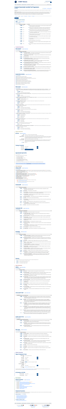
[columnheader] (19, 24)
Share (48, 4)
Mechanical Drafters (21, 385)
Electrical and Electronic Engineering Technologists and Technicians (27, 383)
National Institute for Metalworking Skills (21, 400)
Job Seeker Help (19, 406)
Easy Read (26, 16)
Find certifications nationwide (28, 149)
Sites (50, 4)
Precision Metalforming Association (21, 398)
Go (37, 146)
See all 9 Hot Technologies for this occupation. (22, 180)
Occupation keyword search (48, 1)
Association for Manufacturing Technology (21, 395)
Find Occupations (19, 4)
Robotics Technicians (21, 388)
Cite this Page (34, 406)
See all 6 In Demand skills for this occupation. (22, 182)
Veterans (30, 16)
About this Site (43, 406)
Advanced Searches (24, 4)
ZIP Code (26, 358)
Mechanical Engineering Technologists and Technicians (25, 386)
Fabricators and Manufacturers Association (22, 396)
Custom (22, 16)
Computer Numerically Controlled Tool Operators (25, 382)
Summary (16, 16)
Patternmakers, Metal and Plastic (23, 387)
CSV (25, 133)
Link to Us (31, 406)
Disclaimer (48, 406)
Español (33, 16)
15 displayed (18, 75)
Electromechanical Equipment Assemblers (24, 384)
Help (15, 4)
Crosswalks (32, 4)
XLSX (22, 21)
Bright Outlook (44, 8)
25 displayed (18, 209)
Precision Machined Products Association (21, 397)
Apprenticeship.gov (29, 163)
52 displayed (18, 268)
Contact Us (22, 406)
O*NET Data (28, 4)
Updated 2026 (49, 8)
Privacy (46, 406)
